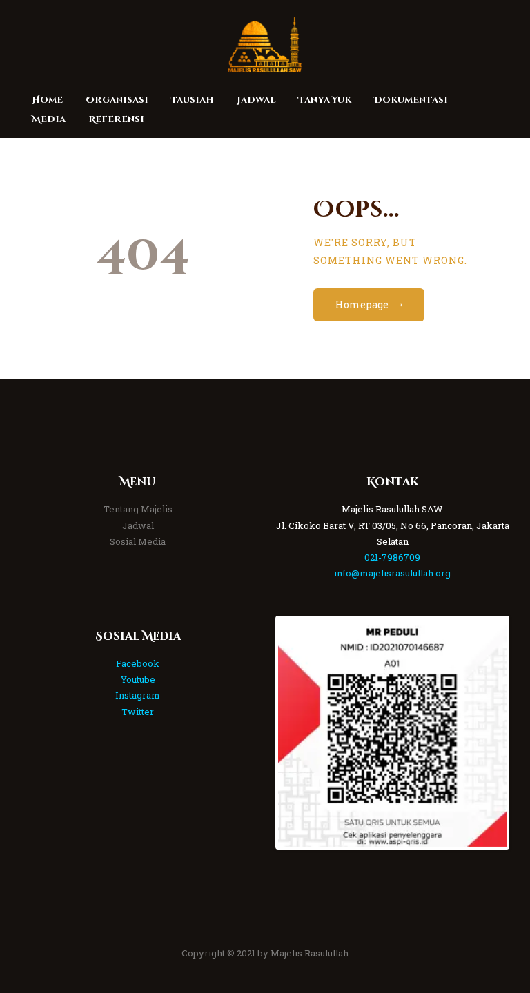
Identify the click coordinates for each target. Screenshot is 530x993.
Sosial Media (138, 541)
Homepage (362, 304)
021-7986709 (392, 557)
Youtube (138, 679)
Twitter (137, 711)
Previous (299, 733)
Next (486, 733)
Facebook (137, 663)
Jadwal (138, 525)
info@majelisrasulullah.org (392, 573)
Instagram (137, 695)
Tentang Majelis (138, 509)
